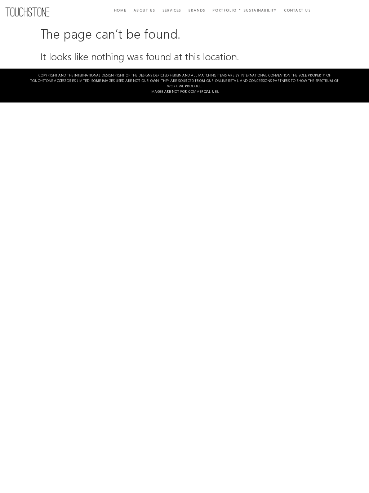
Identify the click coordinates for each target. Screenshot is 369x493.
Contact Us (297, 10)
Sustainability (260, 10)
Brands (196, 10)
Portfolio (225, 10)
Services (172, 10)
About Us (144, 10)
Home (120, 10)
